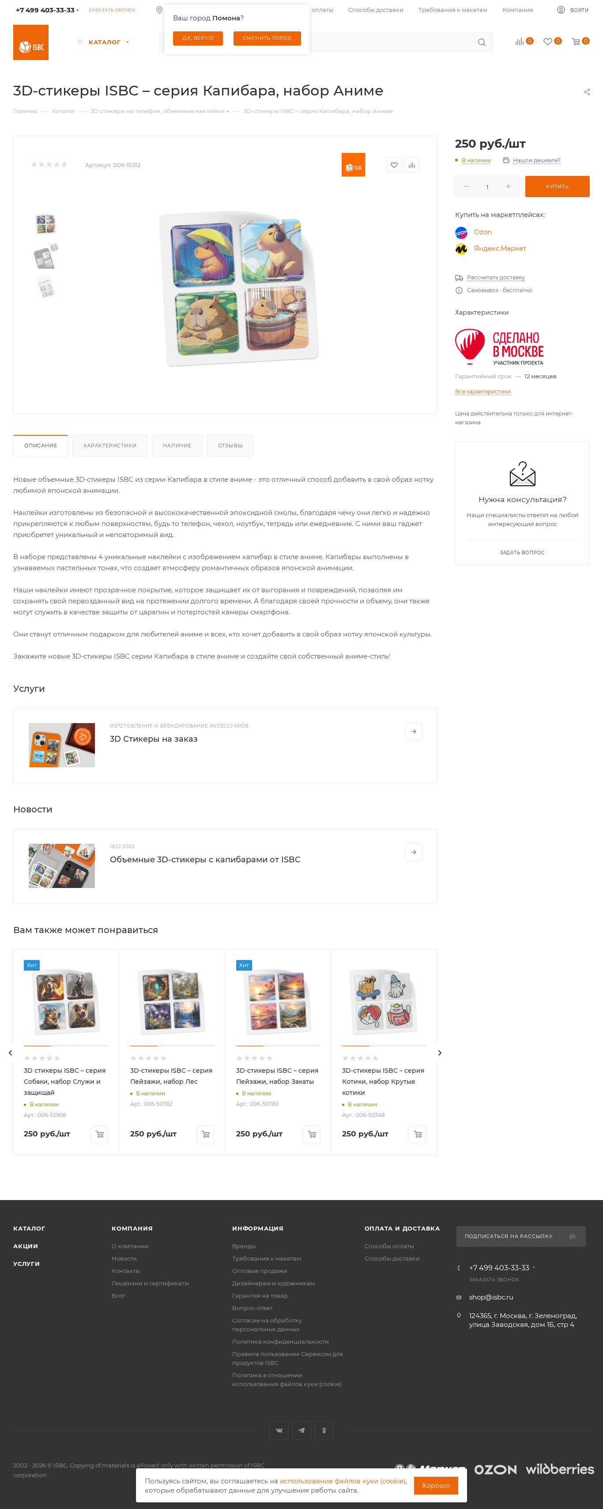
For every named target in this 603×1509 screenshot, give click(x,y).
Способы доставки (392, 1258)
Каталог (29, 1228)
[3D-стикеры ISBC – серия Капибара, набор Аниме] (240, 289)
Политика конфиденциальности (280, 1341)
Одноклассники (324, 1430)
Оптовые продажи (259, 1270)
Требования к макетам (266, 1258)
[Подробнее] (413, 731)
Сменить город (267, 38)
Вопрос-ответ (252, 1307)
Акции (25, 1246)
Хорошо (436, 1485)
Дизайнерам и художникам (273, 1283)
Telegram (301, 1430)
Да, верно (197, 38)
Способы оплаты (389, 1246)
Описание (40, 445)
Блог (118, 1295)
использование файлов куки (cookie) (343, 1481)
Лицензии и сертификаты (150, 1283)
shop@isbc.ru (491, 1297)
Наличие (177, 445)
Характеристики (109, 445)
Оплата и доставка (403, 1228)
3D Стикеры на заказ (154, 739)
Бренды (244, 1246)
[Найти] (482, 42)
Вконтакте (279, 1430)
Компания (132, 1228)
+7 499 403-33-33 (499, 1268)
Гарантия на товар (260, 1295)
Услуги (26, 1263)
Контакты (126, 1270)
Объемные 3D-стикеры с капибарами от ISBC (205, 860)
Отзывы (230, 445)
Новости (124, 1258)
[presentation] (10, 1053)
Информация (258, 1228)
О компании (130, 1246)
